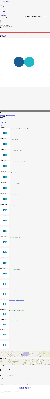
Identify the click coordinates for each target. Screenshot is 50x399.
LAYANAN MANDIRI (4, 35)
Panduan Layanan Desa (3, 15)
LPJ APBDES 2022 (3, 122)
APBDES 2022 (2, 117)
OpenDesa (2, 397)
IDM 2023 (3, 14)
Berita (1, 395)
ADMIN (1, 35)
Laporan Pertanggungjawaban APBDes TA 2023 (7, 115)
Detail (3, 365)
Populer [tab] (2, 125)
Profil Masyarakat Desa (5, 6)
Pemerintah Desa (4, 9)
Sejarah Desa (4, 7)
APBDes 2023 (2, 120)
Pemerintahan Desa (3, 8)
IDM (1, 12)
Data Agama (4, 11)
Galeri (2, 112)
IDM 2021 (3, 13)
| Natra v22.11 (8, 397)
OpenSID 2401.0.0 (5, 397)
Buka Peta (1, 357)
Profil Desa (2, 5)
